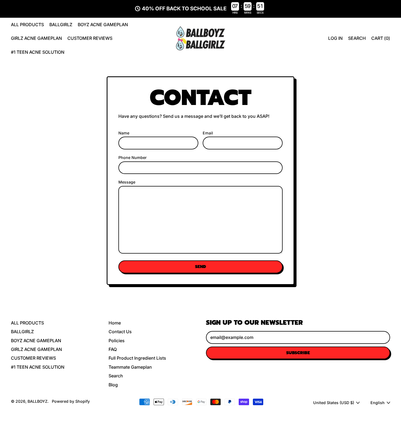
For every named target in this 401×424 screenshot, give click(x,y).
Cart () (380, 39)
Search (116, 375)
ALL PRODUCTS (27, 24)
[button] (357, 38)
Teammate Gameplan (130, 367)
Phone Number (132, 157)
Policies (117, 340)
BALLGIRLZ (60, 24)
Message (126, 182)
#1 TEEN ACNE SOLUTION (37, 52)
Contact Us (120, 331)
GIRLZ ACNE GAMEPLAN (36, 38)
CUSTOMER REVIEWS (89, 38)
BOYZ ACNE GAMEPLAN (103, 24)
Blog (113, 384)
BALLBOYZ (37, 401)
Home (115, 323)
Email (208, 133)
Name (123, 133)
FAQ (113, 349)
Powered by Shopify (71, 401)
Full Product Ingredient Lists (137, 358)
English (377, 402)
